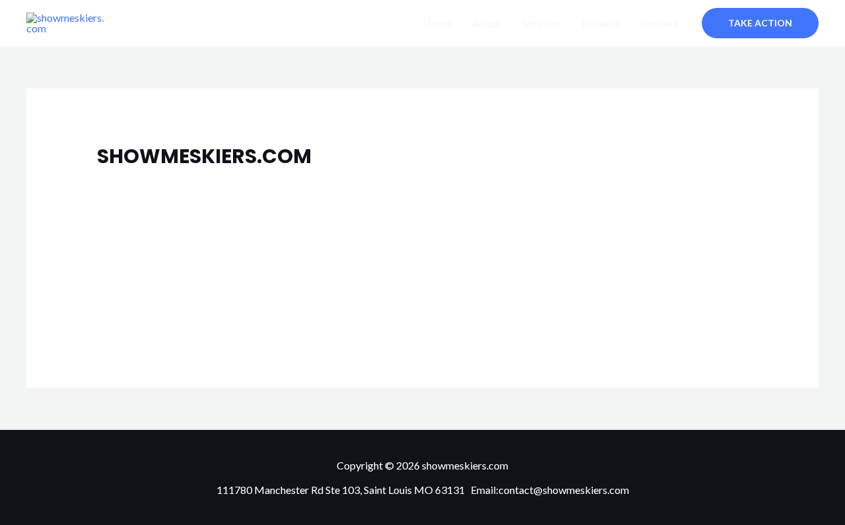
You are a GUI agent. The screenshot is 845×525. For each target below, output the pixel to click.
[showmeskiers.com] (143, 193)
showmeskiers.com (302, 212)
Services (541, 23)
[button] (760, 23)
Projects (601, 23)
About (487, 23)
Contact (659, 23)
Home (437, 23)
